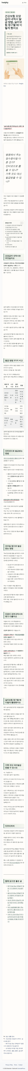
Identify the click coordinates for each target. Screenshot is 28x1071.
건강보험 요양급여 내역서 (13, 1039)
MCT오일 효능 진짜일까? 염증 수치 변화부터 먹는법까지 (16, 888)
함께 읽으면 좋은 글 (11, 246)
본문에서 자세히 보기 (12, 52)
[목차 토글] (21, 223)
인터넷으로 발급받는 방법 (13, 229)
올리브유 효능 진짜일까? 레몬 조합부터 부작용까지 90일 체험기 (16, 895)
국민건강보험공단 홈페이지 (12, 458)
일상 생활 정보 (10, 1036)
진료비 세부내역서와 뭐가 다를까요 (14, 234)
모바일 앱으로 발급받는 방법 (13, 231)
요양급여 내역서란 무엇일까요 (14, 225)
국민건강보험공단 (14, 862)
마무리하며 (9, 244)
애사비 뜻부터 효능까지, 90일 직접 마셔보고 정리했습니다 (16, 903)
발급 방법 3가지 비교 (11, 227)
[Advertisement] (14, 104)
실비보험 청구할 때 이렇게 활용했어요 (14, 238)
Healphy (7, 2)
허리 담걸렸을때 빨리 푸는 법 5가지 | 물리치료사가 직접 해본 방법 (15, 910)
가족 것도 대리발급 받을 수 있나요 (14, 241)
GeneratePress (21, 1068)
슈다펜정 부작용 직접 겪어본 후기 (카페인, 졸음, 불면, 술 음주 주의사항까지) (13, 1051)
